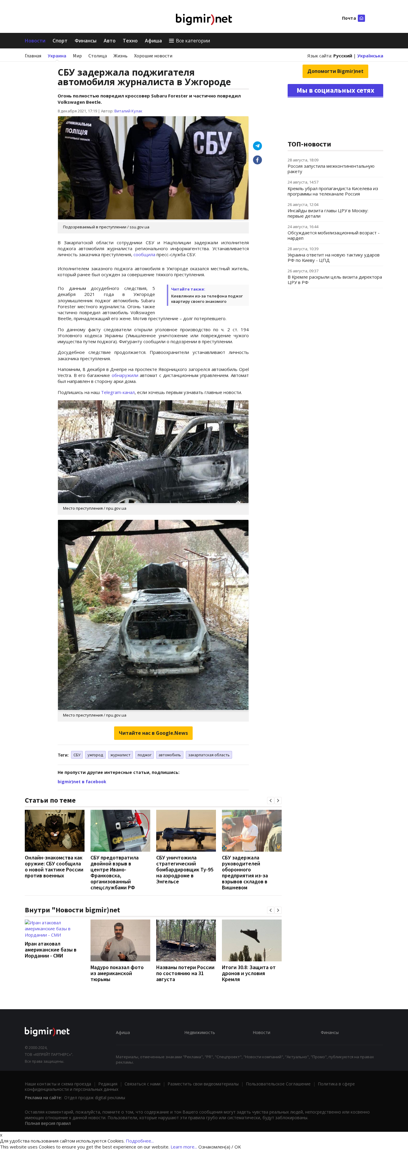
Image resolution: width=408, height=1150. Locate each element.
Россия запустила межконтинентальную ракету (331, 168)
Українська (370, 56)
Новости (35, 40)
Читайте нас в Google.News (153, 733)
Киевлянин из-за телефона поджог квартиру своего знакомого (207, 298)
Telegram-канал (118, 392)
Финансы (85, 40)
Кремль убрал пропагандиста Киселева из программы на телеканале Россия (333, 191)
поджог (144, 754)
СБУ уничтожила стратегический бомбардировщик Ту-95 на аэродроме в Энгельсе (184, 869)
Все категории (193, 40)
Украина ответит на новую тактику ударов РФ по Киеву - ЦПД (334, 257)
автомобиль (170, 754)
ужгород (95, 754)
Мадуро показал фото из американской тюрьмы (117, 973)
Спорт (60, 40)
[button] (270, 800)
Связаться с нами (142, 1084)
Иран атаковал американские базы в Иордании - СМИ (50, 949)
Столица (97, 56)
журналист (121, 754)
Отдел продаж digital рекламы (94, 1097)
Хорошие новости (153, 56)
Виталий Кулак (128, 111)
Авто (110, 40)
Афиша (153, 40)
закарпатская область (209, 754)
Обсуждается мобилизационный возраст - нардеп (334, 235)
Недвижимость (199, 1032)
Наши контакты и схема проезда (58, 1084)
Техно (130, 40)
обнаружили (125, 375)
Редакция (107, 1084)
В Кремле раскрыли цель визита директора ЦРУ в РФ (335, 279)
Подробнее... (140, 1141)
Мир (77, 56)
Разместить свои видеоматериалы (203, 1084)
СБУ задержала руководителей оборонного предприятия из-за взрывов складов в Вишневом (245, 872)
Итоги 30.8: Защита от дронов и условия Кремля (249, 973)
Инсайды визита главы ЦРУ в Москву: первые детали (328, 213)
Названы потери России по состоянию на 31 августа (185, 973)
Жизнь (120, 56)
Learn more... (184, 1147)
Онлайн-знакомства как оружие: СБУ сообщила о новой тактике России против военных (54, 866)
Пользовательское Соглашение (278, 1084)
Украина (57, 56)
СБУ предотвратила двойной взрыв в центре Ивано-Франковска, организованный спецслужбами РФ (115, 872)
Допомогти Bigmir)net (335, 71)
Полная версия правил (48, 1123)
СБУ (76, 754)
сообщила (144, 254)
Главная (33, 56)
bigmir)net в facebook (82, 781)
